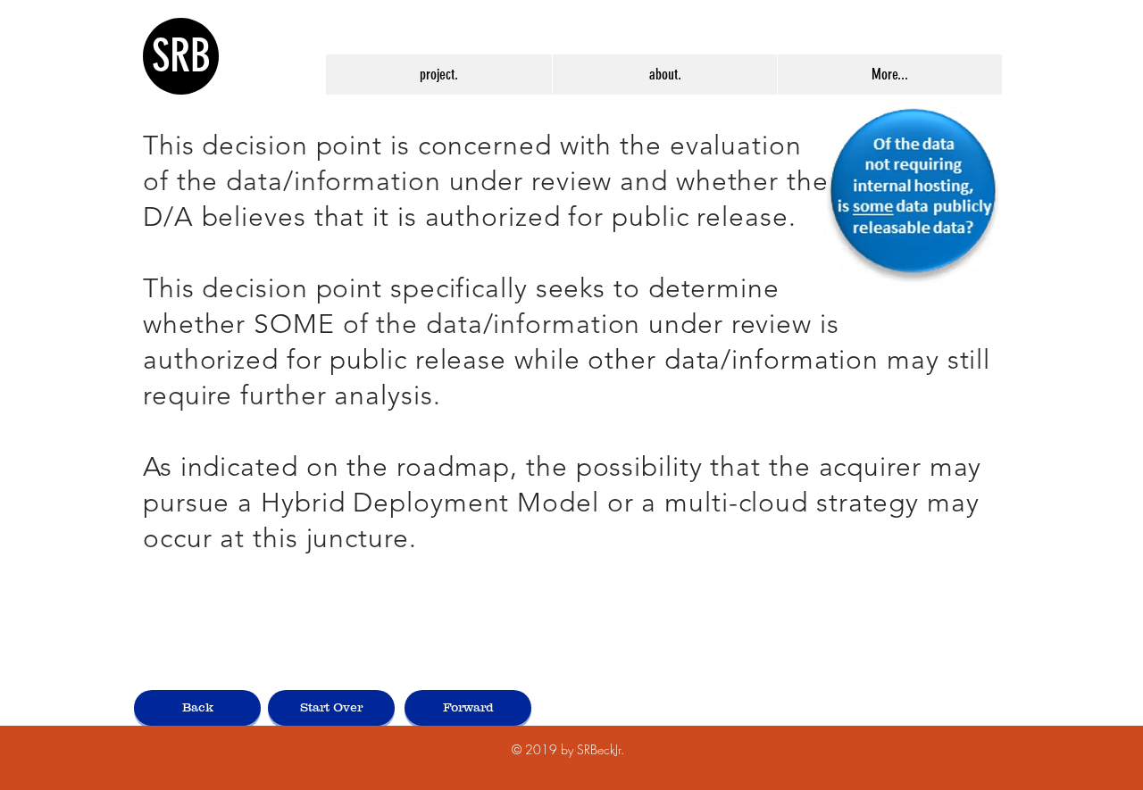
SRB (181, 56)
